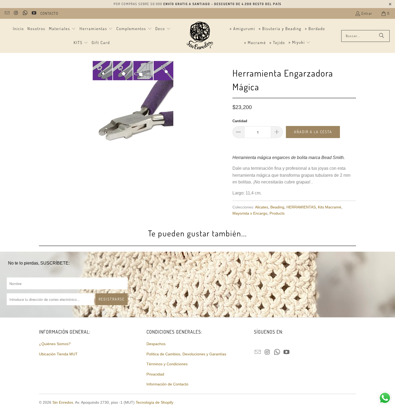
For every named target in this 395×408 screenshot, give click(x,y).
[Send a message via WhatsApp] (385, 398)
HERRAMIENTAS (301, 207)
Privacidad (155, 374)
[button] (62, 29)
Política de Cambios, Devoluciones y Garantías (186, 354)
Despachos (156, 344)
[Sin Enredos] (199, 35)
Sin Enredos (62, 402)
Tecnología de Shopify (154, 402)
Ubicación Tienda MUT (58, 354)
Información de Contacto (167, 384)
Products (277, 213)
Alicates (261, 207)
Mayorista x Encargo (249, 213)
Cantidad (239, 121)
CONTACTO (49, 13)
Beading (277, 207)
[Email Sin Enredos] (6, 13)
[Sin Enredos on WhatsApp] (24, 13)
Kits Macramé (329, 207)
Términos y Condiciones (167, 364)
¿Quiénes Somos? (55, 344)
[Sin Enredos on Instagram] (16, 13)
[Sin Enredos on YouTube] (34, 13)
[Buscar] (382, 36)
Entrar (366, 13)
